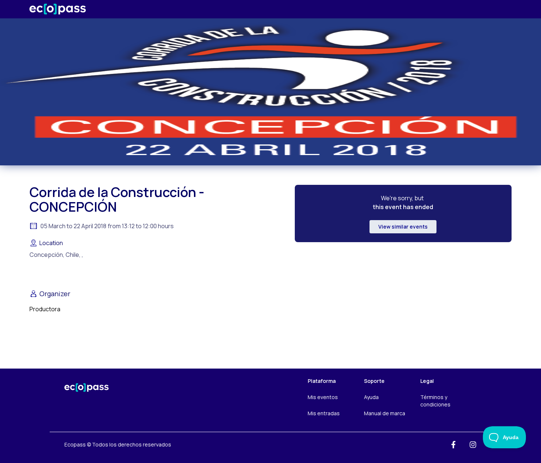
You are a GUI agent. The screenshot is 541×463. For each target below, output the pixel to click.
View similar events (403, 226)
